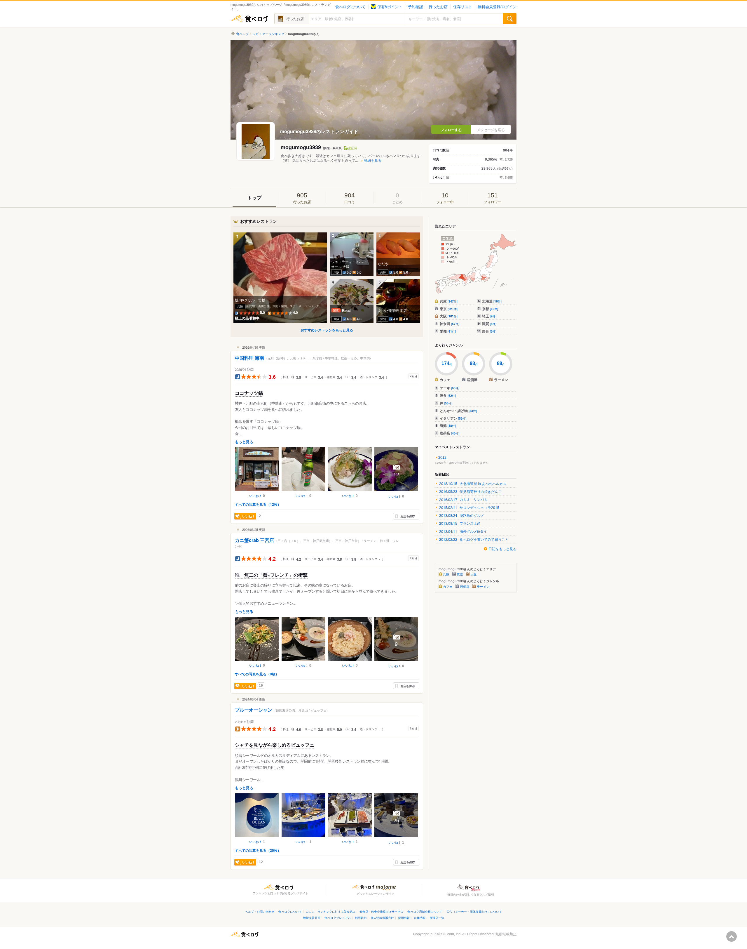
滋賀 (489, 323)
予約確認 (415, 6)
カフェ (448, 586)
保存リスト (462, 6)
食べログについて (350, 6)
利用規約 (360, 917)
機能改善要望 (311, 917)
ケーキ (449, 387)
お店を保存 (407, 516)
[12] (396, 491)
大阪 (449, 316)
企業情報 (419, 917)
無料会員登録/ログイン (497, 6)
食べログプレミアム (337, 917)
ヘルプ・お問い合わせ (259, 911)
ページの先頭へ (731, 936)
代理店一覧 (437, 917)
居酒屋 (465, 586)
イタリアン (453, 418)
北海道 (492, 301)
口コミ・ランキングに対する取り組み (330, 911)
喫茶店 (449, 433)
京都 (490, 308)
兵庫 (449, 301)
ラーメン (483, 586)
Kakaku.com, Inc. (447, 933)
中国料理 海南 (249, 357)
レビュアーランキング (268, 34)
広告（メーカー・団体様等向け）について (474, 911)
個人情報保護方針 (382, 917)
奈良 (489, 331)
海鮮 (448, 425)
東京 (449, 308)
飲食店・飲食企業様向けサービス (381, 911)
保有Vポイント (389, 6)
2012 (442, 458)
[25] (396, 837)
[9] (396, 661)
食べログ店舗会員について (424, 911)
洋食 (448, 395)
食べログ (249, 18)
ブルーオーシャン (253, 709)
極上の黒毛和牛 (247, 318)
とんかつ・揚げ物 (458, 410)
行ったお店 (438, 6)
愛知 (448, 331)
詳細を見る (372, 160)
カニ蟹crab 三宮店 (254, 540)
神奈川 (449, 323)
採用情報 (404, 917)
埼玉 (489, 316)
